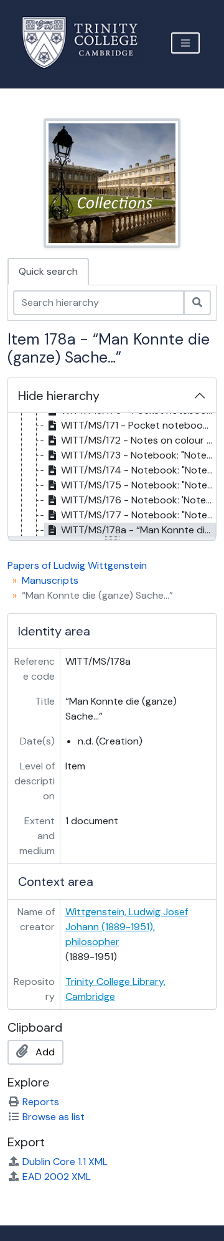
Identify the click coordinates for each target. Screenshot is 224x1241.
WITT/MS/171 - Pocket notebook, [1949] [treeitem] (138, 425)
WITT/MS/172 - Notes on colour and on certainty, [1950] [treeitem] (138, 440)
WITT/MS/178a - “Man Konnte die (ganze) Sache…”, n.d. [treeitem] (138, 529)
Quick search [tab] (48, 271)
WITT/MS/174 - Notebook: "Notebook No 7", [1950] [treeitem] (138, 470)
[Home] (87, 42)
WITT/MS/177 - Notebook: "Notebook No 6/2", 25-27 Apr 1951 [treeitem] (138, 514)
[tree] (112, 475)
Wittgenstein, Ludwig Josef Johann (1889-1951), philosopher (126, 926)
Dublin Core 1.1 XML (65, 1161)
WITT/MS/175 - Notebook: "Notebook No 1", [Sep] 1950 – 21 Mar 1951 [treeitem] (138, 485)
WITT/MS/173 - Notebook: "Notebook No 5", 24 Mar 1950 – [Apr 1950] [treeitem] (138, 455)
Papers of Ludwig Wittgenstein (77, 565)
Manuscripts (50, 580)
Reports (40, 1101)
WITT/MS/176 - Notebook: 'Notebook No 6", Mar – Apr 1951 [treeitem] (138, 499)
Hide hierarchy (59, 396)
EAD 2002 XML (56, 1176)
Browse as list (53, 1116)
